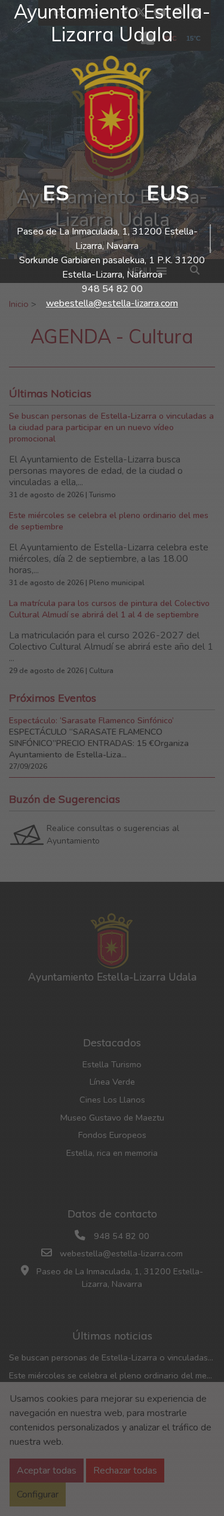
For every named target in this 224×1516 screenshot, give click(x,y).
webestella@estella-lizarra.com (112, 303)
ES (55, 193)
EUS (167, 193)
